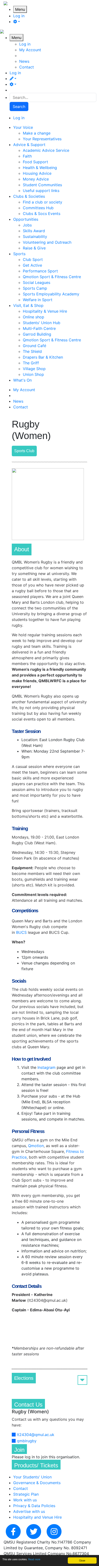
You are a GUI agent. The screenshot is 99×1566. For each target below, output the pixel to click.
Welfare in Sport (37, 299)
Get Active (32, 265)
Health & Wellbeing (40, 167)
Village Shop (34, 368)
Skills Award (34, 230)
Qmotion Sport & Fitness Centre (52, 276)
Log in (19, 15)
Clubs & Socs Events (41, 213)
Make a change (36, 133)
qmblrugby (27, 1440)
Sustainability (35, 236)
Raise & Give (34, 248)
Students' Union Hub (41, 322)
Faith (27, 156)
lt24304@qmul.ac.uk (35, 1434)
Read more (34, 1559)
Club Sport (33, 259)
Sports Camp (35, 288)
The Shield (32, 351)
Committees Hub (38, 207)
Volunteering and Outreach (47, 242)
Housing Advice (37, 173)
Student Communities (42, 184)
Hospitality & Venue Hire (45, 311)
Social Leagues (36, 282)
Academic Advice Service (46, 150)
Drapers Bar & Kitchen (43, 357)
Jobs (27, 225)
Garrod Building (37, 334)
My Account (30, 49)
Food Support (35, 161)
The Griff (31, 363)
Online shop (33, 317)
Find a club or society (42, 202)
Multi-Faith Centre (39, 328)
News (24, 61)
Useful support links (41, 190)
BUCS (21, 932)
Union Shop (33, 374)
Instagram (46, 1067)
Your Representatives (42, 138)
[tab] (49, 1378)
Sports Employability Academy (51, 294)
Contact (26, 67)
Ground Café (34, 345)
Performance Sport (40, 271)
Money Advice (36, 179)
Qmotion (36, 1145)
